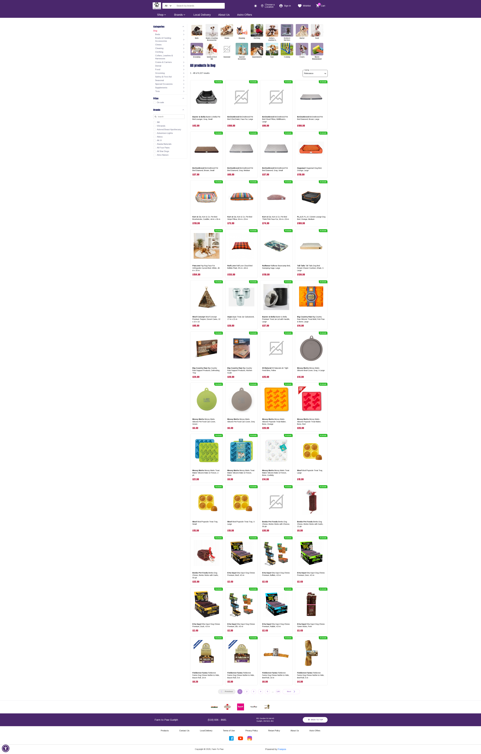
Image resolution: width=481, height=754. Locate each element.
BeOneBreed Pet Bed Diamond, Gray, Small (275, 169)
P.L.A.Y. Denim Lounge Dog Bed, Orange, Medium (311, 218)
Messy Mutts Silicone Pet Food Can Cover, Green (204, 421)
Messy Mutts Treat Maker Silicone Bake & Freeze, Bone (240, 472)
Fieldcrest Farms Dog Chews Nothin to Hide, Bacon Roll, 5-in (240, 675)
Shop (160, 14)
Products (165, 731)
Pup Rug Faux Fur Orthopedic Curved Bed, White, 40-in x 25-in (206, 268)
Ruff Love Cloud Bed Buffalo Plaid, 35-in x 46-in (239, 267)
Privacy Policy (251, 731)
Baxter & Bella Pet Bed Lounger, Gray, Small (206, 118)
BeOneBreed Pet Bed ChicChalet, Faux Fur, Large (240, 118)
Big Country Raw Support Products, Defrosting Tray (205, 370)
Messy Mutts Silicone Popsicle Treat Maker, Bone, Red (309, 421)
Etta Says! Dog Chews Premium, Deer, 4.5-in (311, 574)
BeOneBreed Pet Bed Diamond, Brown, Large (310, 118)
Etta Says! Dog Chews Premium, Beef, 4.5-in (241, 574)
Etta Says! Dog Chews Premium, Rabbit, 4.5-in (276, 625)
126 (278, 691)
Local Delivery (202, 14)
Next (289, 691)
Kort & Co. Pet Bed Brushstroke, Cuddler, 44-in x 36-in (206, 218)
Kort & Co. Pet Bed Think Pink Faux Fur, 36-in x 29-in (275, 218)
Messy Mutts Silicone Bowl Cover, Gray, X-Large (311, 369)
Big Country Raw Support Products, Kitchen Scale (239, 370)
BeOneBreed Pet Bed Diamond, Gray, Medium (240, 169)
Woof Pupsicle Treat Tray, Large (310, 471)
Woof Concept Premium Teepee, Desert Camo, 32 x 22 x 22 (206, 319)
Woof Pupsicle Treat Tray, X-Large (241, 523)
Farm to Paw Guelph (166, 719)
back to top (317, 720)
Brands (178, 14)
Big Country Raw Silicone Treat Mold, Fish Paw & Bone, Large (311, 319)
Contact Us (184, 731)
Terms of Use (229, 731)
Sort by (307, 70)
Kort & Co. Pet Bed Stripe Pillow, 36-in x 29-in (239, 218)
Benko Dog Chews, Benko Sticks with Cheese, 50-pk (276, 524)
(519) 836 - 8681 (217, 719)
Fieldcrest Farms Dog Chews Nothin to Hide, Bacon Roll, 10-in (205, 675)
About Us (224, 14)
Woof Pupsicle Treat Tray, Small (205, 523)
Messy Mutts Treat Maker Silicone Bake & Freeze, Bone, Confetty (275, 472)
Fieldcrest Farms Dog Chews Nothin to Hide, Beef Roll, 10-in (275, 675)
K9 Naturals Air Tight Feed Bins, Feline (275, 369)
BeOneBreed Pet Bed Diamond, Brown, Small (205, 169)
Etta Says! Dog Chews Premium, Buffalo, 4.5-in (276, 574)
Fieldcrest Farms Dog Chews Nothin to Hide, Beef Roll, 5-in (310, 675)
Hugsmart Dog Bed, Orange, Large (309, 169)
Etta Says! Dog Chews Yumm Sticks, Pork (311, 625)
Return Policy (274, 731)
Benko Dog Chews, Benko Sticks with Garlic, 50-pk (205, 575)
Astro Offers (244, 14)
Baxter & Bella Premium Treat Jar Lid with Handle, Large (276, 319)
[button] (6, 748)
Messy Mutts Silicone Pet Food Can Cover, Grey (241, 420)
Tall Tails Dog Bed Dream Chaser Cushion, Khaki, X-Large (310, 268)
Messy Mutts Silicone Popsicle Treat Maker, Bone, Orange (274, 421)
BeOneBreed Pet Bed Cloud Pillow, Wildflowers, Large (275, 119)
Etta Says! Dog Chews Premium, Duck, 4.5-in (206, 625)
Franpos (282, 749)
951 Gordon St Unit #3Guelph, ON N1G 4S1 (265, 719)
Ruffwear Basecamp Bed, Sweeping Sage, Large (276, 267)
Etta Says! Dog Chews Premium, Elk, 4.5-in (241, 625)
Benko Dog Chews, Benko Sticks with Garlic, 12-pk (310, 524)
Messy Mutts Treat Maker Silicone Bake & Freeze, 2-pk (205, 472)
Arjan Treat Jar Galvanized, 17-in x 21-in (240, 318)
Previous (229, 691)
